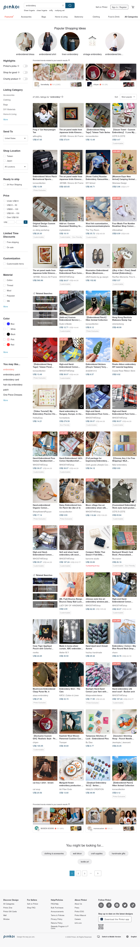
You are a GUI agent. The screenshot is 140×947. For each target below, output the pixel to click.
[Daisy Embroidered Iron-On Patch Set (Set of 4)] (71, 490)
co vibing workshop (41, 229)
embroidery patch (11, 374)
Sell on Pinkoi (101, 7)
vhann (115, 652)
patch (6, 389)
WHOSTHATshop (66, 276)
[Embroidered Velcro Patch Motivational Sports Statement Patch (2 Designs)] (45, 162)
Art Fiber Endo (65, 789)
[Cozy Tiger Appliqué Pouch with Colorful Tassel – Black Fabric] (45, 631)
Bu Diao (89, 742)
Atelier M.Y (64, 652)
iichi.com (78, 923)
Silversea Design (119, 183)
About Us (78, 904)
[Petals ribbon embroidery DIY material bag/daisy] (124, 350)
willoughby (37, 136)
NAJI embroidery (119, 464)
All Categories (8, 904)
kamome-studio (92, 558)
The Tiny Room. (93, 229)
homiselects (64, 417)
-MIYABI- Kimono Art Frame (71, 136)
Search (70, 5)
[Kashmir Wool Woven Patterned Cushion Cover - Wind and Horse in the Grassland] (71, 721)
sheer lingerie (42, 10)
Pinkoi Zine (7, 908)
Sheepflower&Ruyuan (42, 511)
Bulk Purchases (57, 908)
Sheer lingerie (29, 10)
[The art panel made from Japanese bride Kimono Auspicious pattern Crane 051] (45, 256)
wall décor (77, 853)
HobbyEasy (38, 417)
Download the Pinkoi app (116, 919)
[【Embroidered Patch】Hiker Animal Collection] (98, 303)
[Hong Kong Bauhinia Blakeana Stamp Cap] (124, 303)
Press (77, 908)
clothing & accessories (54, 853)
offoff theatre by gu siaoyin (97, 276)
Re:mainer (116, 558)
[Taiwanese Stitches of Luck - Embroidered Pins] (98, 721)
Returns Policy (56, 923)
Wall (5, 915)
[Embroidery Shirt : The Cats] (71, 674)
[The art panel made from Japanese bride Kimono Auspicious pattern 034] (71, 115)
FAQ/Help (55, 904)
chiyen (35, 742)
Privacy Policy (56, 919)
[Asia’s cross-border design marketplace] (11, 7)
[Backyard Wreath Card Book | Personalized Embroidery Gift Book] (124, 537)
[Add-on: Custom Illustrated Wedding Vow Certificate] (71, 209)
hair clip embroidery (12, 384)
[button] (25, 222)
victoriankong (118, 323)
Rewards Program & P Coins (59, 927)
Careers (78, 919)
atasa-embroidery (40, 695)
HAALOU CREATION (95, 789)
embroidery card (11, 379)
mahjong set (60, 10)
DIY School (90, 183)
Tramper (63, 742)
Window (6, 919)
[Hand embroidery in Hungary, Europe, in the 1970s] (71, 397)
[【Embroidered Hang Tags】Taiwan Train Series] (98, 115)
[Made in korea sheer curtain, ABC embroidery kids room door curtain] (71, 631)
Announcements (57, 911)
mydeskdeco (64, 229)
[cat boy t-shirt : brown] (45, 768)
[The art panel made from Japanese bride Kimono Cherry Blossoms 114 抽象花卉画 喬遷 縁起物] (71, 162)
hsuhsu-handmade (94, 652)
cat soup (36, 789)
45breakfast (117, 229)
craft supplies (97, 853)
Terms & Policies (57, 915)
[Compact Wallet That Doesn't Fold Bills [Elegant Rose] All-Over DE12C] (98, 537)
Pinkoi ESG (79, 911)
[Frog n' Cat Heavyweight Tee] (45, 115)
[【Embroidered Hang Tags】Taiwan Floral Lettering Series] (45, 350)
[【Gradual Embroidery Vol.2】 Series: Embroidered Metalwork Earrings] (98, 768)
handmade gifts (118, 853)
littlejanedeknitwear (94, 695)
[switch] (15, 65)
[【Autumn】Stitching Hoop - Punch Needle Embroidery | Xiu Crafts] (124, 721)
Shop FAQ (31, 908)
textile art (85, 861)
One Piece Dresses (12, 394)
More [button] (5, 119)
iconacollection (92, 136)
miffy (51, 10)
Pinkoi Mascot (80, 915)
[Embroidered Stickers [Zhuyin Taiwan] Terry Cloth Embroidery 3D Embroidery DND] (98, 350)
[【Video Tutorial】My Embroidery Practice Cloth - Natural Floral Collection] (45, 397)
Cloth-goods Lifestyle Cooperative (100, 464)
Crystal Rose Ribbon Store (123, 370)
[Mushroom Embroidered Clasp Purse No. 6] (45, 674)
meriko (36, 652)
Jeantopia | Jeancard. (121, 742)
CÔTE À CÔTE (118, 136)
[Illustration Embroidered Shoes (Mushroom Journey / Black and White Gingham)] (98, 256)
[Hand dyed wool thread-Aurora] (98, 631)
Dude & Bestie (65, 323)
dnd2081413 (91, 370)
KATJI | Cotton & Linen (69, 695)
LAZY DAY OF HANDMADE (71, 605)
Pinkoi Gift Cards (10, 911)
